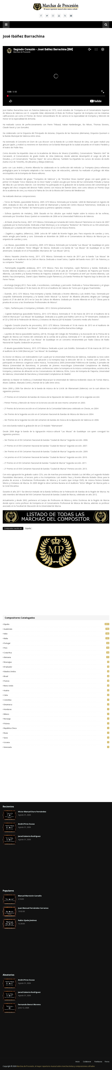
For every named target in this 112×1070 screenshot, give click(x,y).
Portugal (56, 643)
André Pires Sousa (26, 824)
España (28, 528)
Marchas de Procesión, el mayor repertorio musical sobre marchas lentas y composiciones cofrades (56, 1066)
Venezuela (56, 747)
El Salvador (56, 667)
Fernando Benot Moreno (29, 1004)
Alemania (56, 657)
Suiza (56, 737)
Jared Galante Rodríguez (29, 836)
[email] (71, 16)
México (56, 714)
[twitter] (47, 16)
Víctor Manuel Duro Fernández (32, 811)
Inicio (78, 1061)
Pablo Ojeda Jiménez (27, 920)
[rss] (65, 16)
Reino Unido (56, 685)
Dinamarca (56, 704)
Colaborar (87, 1061)
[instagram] (53, 16)
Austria (56, 690)
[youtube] (59, 16)
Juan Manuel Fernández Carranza (33, 908)
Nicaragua (56, 662)
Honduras (56, 709)
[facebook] (41, 16)
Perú (56, 648)
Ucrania (56, 742)
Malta (56, 638)
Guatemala (56, 629)
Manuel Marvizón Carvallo (30, 895)
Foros (107, 1061)
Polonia (56, 723)
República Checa (56, 728)
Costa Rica (56, 652)
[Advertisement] (56, 592)
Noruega (56, 718)
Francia (56, 681)
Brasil (56, 676)
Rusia (56, 733)
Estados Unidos (56, 671)
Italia (56, 633)
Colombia (56, 700)
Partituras (98, 1061)
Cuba (56, 695)
